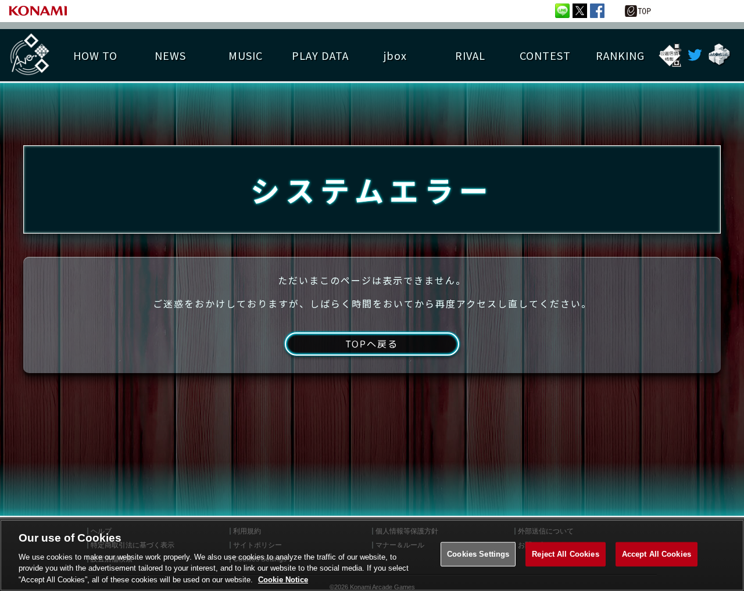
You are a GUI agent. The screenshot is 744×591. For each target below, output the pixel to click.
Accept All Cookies (656, 554)
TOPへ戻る (371, 344)
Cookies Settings (478, 554)
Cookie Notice (283, 579)
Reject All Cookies (565, 554)
